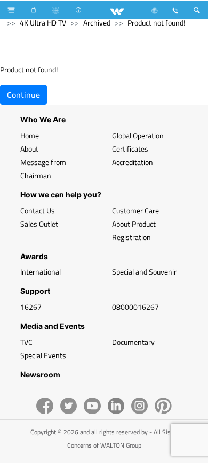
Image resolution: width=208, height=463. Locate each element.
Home (29, 135)
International (40, 271)
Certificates (130, 148)
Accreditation (132, 162)
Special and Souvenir (144, 271)
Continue (23, 94)
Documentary (133, 342)
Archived (96, 22)
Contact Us (37, 210)
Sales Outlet (39, 223)
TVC (26, 342)
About (29, 148)
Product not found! (156, 22)
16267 (31, 306)
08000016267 (135, 306)
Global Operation (138, 135)
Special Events (43, 355)
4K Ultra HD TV (43, 22)
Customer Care (135, 210)
